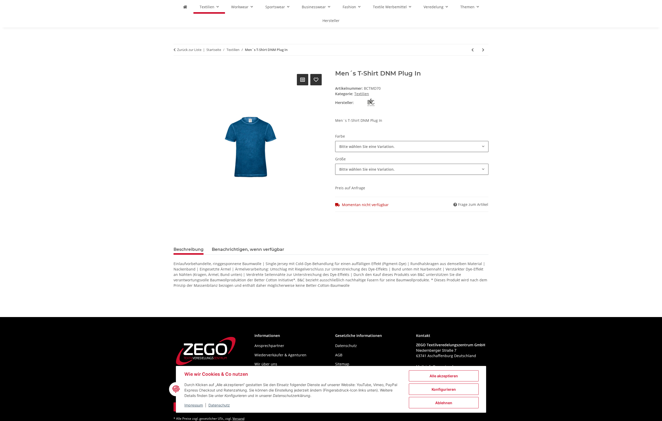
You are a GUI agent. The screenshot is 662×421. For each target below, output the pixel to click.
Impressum (193, 405)
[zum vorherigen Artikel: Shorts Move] (472, 49)
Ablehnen (443, 403)
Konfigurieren (444, 389)
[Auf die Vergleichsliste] (302, 79)
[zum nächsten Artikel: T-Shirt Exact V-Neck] (483, 49)
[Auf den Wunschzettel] (316, 79)
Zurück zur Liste (189, 49)
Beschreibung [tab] (189, 249)
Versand (238, 418)
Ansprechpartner (269, 345)
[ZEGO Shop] (185, 7)
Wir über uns (265, 364)
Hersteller (331, 20)
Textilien (361, 93)
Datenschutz (219, 405)
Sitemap (342, 364)
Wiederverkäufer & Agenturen (280, 354)
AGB (338, 354)
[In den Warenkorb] (178, 67)
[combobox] (411, 146)
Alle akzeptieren (444, 376)
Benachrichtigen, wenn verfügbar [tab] (248, 249)
